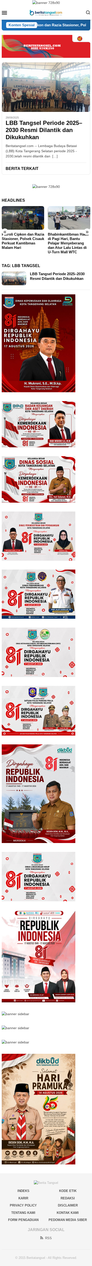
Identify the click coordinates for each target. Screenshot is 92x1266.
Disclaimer (68, 1205)
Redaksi (68, 1198)
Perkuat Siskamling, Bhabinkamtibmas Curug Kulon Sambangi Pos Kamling (68, 241)
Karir (23, 1198)
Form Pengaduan (23, 1220)
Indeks (23, 1191)
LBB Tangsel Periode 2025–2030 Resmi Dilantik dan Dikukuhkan (44, 130)
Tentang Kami (23, 1213)
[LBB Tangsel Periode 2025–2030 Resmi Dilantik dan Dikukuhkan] (46, 87)
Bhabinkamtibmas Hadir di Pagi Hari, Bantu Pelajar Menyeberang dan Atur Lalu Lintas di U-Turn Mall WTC (22, 243)
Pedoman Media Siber (68, 1220)
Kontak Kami (68, 1213)
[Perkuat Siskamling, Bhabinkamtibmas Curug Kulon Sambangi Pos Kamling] (69, 218)
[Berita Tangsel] (46, 12)
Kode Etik (68, 1191)
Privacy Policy (23, 1205)
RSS (48, 1238)
